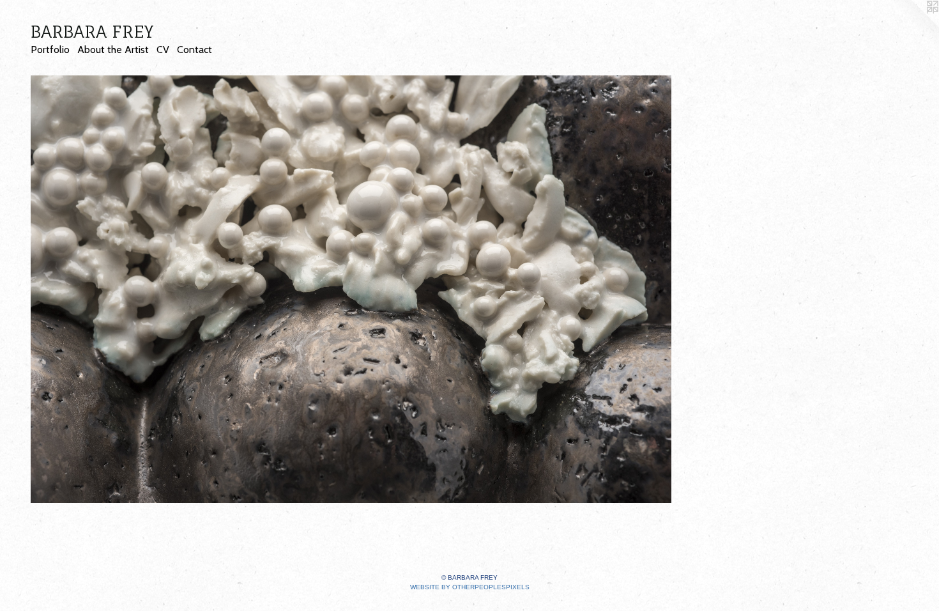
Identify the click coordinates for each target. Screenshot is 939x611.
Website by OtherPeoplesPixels (470, 587)
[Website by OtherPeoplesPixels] (913, 25)
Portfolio (50, 49)
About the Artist (113, 49)
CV (162, 49)
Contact (194, 49)
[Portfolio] (351, 289)
